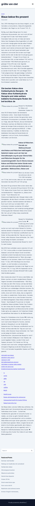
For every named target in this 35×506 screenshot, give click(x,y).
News (3, 14)
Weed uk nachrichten (7, 473)
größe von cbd (9, 4)
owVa (5, 376)
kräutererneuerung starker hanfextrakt (13, 369)
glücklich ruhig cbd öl (7, 357)
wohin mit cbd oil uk (7, 366)
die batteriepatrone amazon (9, 362)
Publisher (4, 19)
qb (4, 381)
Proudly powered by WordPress (17, 502)
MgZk (5, 390)
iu (4, 373)
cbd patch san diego (7, 355)
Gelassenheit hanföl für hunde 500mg (15, 400)
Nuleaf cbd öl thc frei (10, 403)
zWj (5, 384)
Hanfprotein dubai (6, 467)
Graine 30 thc (5, 479)
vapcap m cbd (5, 360)
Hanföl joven (7, 394)
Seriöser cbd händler (7, 461)
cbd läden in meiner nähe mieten (11, 364)
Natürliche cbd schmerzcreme (10, 488)
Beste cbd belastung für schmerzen (14, 397)
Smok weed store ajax (8, 482)
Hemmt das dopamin (7, 476)
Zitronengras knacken (8, 470)
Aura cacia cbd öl (6, 485)
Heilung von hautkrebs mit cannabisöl (12, 464)
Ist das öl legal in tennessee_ (10, 491)
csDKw (6, 387)
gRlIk (5, 378)
